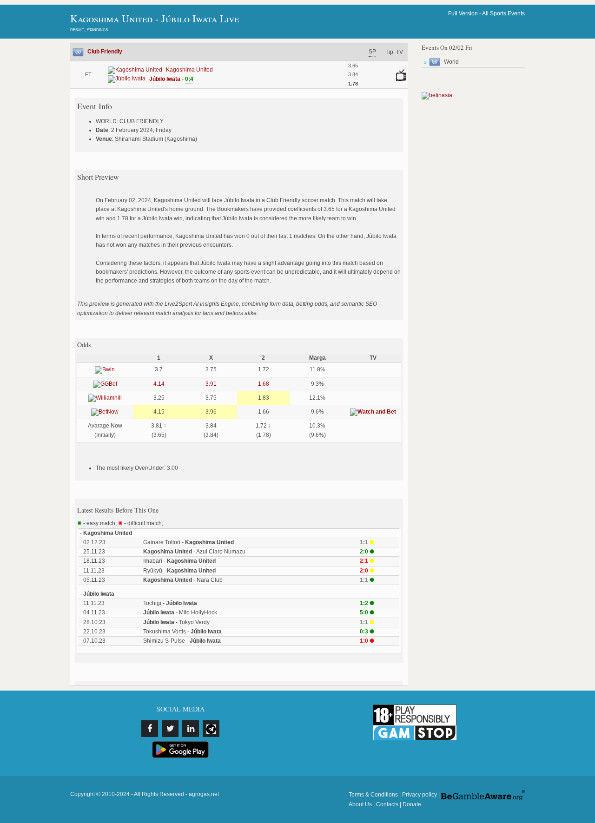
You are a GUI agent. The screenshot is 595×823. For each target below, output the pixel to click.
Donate (412, 804)
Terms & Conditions (373, 794)
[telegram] (211, 728)
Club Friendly (104, 51)
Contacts (387, 804)
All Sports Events (503, 13)
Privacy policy (419, 794)
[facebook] (149, 728)
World (451, 62)
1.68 (263, 384)
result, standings (89, 29)
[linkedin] (190, 728)
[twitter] (170, 728)
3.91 (211, 384)
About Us (360, 804)
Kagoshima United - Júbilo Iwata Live (154, 18)
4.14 (159, 384)
